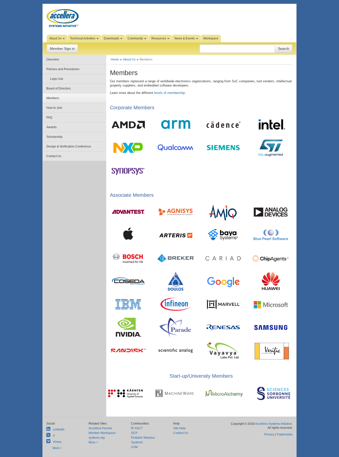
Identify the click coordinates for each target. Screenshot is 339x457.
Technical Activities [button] (83, 38)
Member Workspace (102, 432)
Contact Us (53, 156)
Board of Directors (58, 88)
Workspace (210, 38)
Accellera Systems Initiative (273, 424)
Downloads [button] (112, 38)
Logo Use (56, 79)
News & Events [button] (185, 38)
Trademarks (284, 434)
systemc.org (97, 437)
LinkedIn (59, 429)
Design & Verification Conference (68, 146)
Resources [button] (159, 38)
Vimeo (57, 442)
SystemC (137, 442)
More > (57, 448)
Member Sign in (62, 49)
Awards (51, 127)
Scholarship (54, 137)
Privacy (269, 434)
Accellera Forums (100, 428)
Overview (52, 59)
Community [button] (136, 38)
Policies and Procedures (62, 69)
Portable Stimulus (143, 437)
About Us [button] (55, 38)
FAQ (49, 117)
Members (52, 98)
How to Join (54, 108)
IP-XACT (137, 428)
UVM (134, 447)
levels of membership (169, 93)
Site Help (179, 428)
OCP (134, 432)
